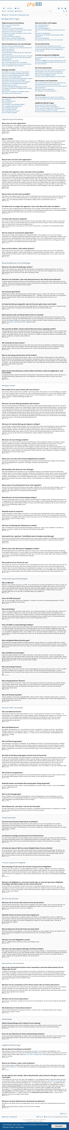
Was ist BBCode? (6, 99)
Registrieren (20, 11)
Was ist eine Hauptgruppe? (42, 38)
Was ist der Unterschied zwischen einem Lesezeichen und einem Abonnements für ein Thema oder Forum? (50, 83)
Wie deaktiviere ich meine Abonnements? (46, 91)
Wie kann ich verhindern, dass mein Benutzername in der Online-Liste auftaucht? (17, 48)
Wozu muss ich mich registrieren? (11, 25)
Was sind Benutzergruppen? (42, 28)
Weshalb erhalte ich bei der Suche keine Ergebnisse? (49, 71)
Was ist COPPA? (6, 26)
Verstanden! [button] (59, 1126)
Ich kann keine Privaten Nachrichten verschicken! (48, 46)
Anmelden (11, 11)
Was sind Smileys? (7, 102)
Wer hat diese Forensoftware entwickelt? (45, 105)
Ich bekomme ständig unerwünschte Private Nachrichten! (50, 47)
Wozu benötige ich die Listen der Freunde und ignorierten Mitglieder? (50, 57)
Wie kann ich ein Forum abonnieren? (44, 89)
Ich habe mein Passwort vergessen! (11, 36)
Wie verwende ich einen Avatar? (10, 60)
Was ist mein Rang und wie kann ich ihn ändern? (14, 62)
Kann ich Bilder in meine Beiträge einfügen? (13, 104)
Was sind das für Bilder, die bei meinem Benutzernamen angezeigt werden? (16, 58)
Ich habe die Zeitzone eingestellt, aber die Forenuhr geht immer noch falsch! (16, 53)
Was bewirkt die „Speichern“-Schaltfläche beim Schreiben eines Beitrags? (17, 89)
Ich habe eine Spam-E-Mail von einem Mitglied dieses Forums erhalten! (49, 50)
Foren (18, 8)
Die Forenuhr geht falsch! (8, 51)
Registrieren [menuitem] (66, 8)
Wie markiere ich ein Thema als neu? (11, 93)
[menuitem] (58, 8)
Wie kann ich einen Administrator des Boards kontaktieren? (50, 111)
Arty (31, 1121)
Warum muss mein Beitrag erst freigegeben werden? (15, 91)
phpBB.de (24, 322)
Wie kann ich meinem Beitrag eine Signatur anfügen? (16, 75)
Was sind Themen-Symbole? (9, 112)
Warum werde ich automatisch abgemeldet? (13, 38)
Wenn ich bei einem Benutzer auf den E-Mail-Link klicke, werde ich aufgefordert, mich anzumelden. (16, 64)
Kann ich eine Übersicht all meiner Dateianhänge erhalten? (50, 99)
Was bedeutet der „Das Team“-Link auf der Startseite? (49, 40)
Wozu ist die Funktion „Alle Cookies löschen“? (14, 40)
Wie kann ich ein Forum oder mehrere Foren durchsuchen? (50, 70)
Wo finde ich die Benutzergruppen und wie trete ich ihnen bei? (50, 30)
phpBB (29, 1119)
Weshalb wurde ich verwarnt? (9, 85)
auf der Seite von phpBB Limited (34, 1054)
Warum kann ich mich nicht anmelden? (12, 31)
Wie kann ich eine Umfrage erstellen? (11, 77)
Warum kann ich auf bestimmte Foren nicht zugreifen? (16, 81)
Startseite (9, 8)
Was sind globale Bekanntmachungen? (12, 106)
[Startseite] (34, 3)
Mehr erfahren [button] (19, 1127)
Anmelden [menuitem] (62, 8)
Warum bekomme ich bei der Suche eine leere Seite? (49, 73)
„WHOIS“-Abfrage (54, 1081)
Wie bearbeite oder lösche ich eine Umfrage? (13, 80)
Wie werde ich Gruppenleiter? (42, 33)
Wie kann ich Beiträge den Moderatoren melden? (14, 86)
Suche (4, 11)
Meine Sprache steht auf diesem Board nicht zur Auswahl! (17, 56)
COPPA (25, 175)
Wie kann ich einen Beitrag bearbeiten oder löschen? (15, 73)
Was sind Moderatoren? (41, 26)
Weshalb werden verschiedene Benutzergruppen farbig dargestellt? (49, 35)
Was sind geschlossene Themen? (11, 111)
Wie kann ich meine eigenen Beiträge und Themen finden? (50, 76)
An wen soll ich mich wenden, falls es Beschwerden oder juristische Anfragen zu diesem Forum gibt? (50, 109)
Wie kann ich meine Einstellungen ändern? (13, 46)
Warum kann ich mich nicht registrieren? (12, 28)
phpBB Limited (12, 322)
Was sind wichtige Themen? (9, 109)
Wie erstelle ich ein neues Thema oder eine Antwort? (15, 72)
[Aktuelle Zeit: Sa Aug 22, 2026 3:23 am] (66, 15)
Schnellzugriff (4, 8)
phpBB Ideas (13, 1067)
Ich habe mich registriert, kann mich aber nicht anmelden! (17, 30)
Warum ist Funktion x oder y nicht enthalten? (46, 106)
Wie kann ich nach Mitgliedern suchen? (45, 75)
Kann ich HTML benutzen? (9, 101)
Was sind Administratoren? (42, 25)
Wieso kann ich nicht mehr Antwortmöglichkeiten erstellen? (17, 78)
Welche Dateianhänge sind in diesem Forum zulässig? (49, 97)
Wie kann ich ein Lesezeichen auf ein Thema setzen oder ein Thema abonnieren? (51, 86)
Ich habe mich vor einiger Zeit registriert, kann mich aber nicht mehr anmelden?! (16, 34)
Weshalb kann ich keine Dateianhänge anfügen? (14, 83)
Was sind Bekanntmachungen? (10, 107)
